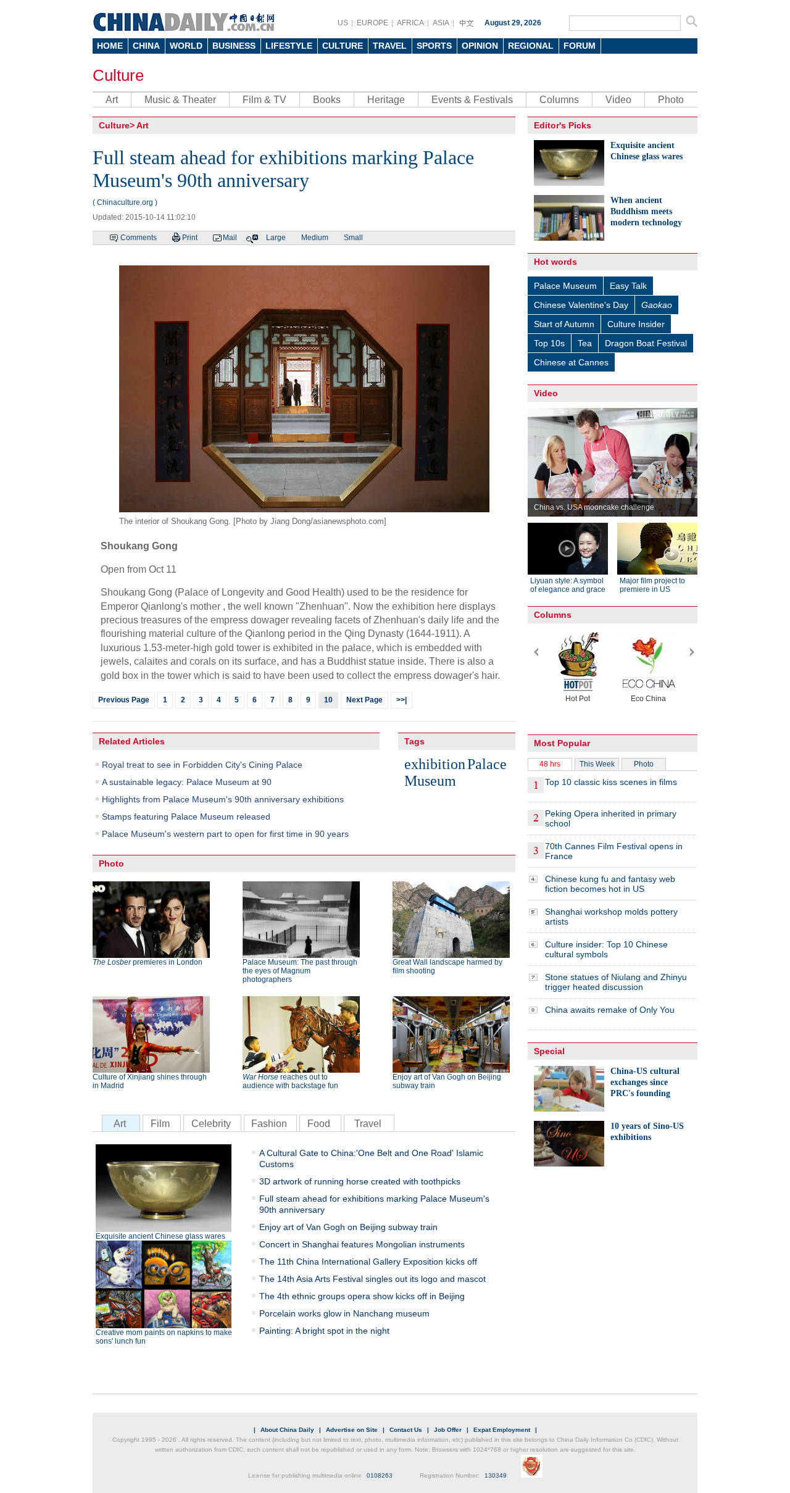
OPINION (480, 46)
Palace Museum (455, 772)
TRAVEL (390, 46)
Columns (559, 99)
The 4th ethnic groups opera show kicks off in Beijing (362, 1296)
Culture (118, 75)
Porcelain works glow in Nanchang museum (344, 1313)
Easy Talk (628, 286)
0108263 (380, 1475)
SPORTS (434, 46)
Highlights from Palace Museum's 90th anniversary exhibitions (223, 799)
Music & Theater (180, 99)
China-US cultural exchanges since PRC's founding (645, 1082)
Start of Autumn (564, 324)
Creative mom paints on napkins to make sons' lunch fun (164, 1336)
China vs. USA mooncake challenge (594, 507)
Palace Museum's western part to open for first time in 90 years (225, 834)
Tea (585, 343)
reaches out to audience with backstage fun (290, 1081)
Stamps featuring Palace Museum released (186, 816)
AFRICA (410, 23)
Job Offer (448, 1429)
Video (618, 99)
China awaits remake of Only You (610, 1010)
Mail (230, 237)
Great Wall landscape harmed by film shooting (447, 966)
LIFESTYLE (288, 46)
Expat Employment (501, 1429)
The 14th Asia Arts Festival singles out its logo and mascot (372, 1279)
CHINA (146, 46)
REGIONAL (531, 46)
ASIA (441, 23)
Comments (138, 237)
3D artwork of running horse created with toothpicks (359, 1181)
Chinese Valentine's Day (581, 305)
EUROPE (372, 23)
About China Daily (287, 1429)
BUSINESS (234, 46)
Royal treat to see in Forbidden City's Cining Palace (202, 765)
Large (276, 237)
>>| (401, 700)
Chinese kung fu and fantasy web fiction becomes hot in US (610, 884)
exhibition (434, 764)
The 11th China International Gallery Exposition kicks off (368, 1261)
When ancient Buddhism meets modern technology (646, 211)
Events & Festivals (472, 99)
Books (327, 99)
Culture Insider (636, 324)
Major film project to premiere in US (652, 585)
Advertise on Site (352, 1429)
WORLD (186, 46)
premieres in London (147, 962)
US (343, 23)
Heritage (386, 99)
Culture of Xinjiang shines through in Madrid (150, 1081)
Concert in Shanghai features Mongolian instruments (362, 1244)
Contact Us (405, 1429)
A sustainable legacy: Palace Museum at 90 (187, 782)
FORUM (579, 46)
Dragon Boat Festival (646, 343)
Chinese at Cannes (571, 362)
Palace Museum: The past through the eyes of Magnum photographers (300, 971)
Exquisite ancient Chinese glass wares (160, 1236)
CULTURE (342, 46)
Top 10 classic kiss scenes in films (611, 782)
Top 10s (549, 343)
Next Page (364, 700)
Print (190, 237)
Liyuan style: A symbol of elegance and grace (567, 585)
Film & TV (264, 99)
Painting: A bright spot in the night (324, 1331)
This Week (597, 764)
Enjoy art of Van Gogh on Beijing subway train (447, 1081)
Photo (671, 99)
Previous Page (123, 700)
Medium (314, 237)
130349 (495, 1475)
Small (353, 237)
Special (549, 1051)
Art (112, 99)
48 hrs (549, 764)
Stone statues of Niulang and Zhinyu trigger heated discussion (616, 982)
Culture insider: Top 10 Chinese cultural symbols (606, 949)
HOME (110, 46)
